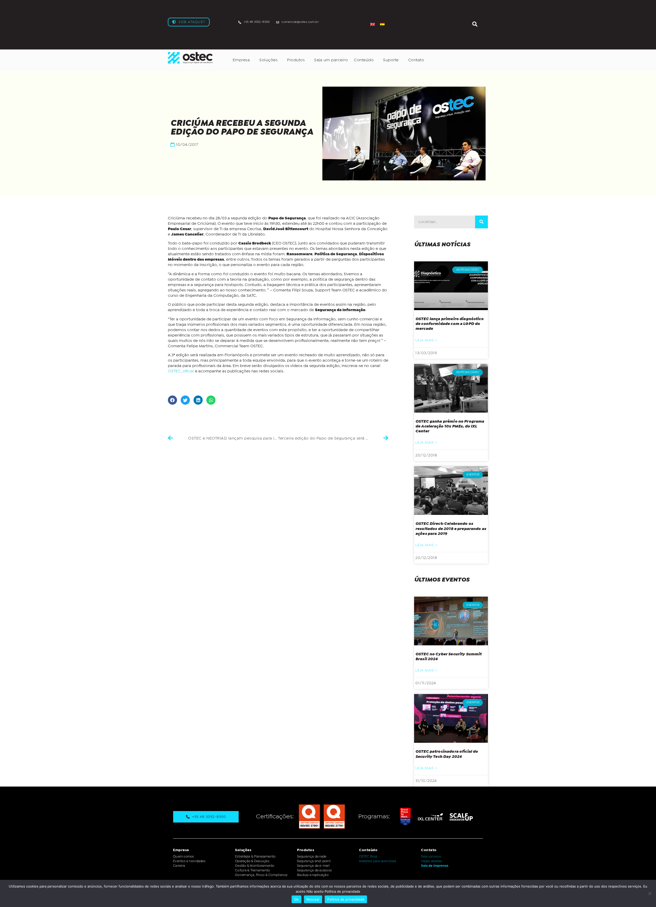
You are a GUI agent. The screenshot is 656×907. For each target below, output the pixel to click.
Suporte (391, 60)
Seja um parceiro (331, 60)
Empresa (241, 60)
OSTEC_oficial (181, 371)
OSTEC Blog (368, 856)
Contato (416, 60)
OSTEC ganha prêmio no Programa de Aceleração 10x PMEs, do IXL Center (449, 426)
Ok (296, 899)
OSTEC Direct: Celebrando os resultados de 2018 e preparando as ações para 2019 (450, 528)
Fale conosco (431, 856)
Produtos (296, 60)
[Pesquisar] (481, 222)
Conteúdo (364, 60)
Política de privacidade (345, 899)
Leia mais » (426, 340)
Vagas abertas (431, 861)
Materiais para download (377, 861)
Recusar (313, 899)
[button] (172, 400)
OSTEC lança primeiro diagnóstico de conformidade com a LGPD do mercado (449, 323)
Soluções (268, 60)
